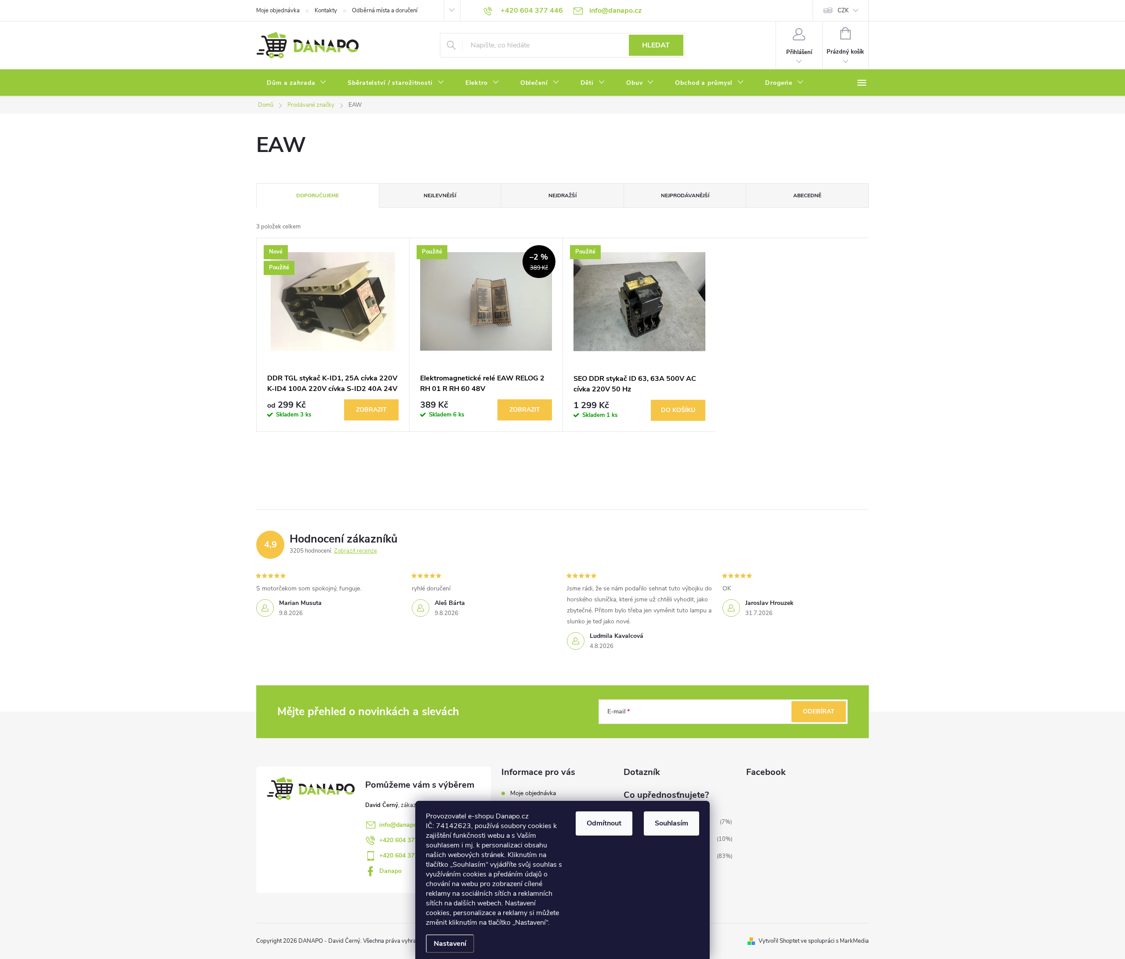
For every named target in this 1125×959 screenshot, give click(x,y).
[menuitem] (296, 83)
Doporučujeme (317, 195)
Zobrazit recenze (355, 551)
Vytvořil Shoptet (778, 941)
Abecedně (807, 195)
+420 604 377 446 (404, 840)
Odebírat (819, 711)
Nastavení (450, 943)
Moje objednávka (278, 10)
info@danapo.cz (402, 825)
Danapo (390, 871)
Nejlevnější (440, 195)
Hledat (656, 45)
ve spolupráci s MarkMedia (835, 941)
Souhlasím (671, 823)
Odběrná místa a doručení (384, 10)
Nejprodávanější (685, 195)
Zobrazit (371, 409)
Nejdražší (562, 195)
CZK (843, 10)
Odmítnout (604, 823)
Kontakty (326, 10)
